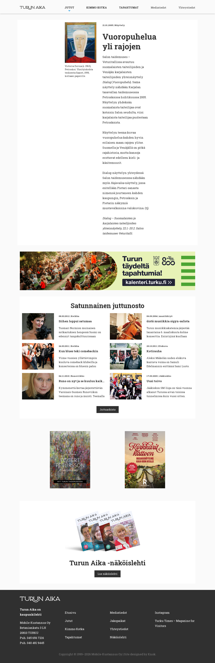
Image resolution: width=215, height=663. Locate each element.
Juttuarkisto (108, 409)
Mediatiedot (158, 7)
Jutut (69, 7)
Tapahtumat (129, 7)
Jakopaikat (117, 621)
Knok (152, 654)
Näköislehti (118, 637)
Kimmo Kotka (96, 7)
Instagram (162, 612)
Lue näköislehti (107, 573)
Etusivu (70, 612)
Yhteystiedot (186, 7)
